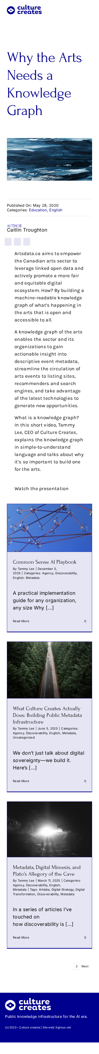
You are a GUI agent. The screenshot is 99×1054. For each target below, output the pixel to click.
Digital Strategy (63, 889)
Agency (47, 573)
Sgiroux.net (63, 1027)
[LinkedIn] (17, 242)
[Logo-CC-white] (28, 1000)
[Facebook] (8, 242)
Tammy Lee (26, 569)
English (55, 210)
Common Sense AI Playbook (44, 562)
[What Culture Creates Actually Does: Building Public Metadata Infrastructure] (49, 670)
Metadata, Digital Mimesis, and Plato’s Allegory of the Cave (47, 870)
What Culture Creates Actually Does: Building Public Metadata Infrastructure (47, 715)
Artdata (44, 889)
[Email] (26, 242)
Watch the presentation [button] (42, 488)
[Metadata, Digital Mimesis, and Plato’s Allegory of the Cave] (49, 829)
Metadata (33, 578)
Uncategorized (24, 737)
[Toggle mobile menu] (90, 7)
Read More (21, 621)
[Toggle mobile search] (82, 7)
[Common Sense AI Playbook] (49, 528)
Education (38, 210)
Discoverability (66, 573)
